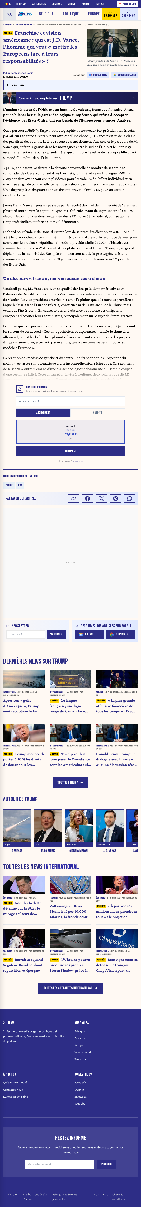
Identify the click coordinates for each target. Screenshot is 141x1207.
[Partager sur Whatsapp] (129, 498)
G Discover (122, 634)
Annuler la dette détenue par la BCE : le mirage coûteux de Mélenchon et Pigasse (22, 909)
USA (20, 485)
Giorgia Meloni (78, 851)
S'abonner (56, 634)
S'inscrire (107, 1164)
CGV (96, 1194)
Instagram (80, 1096)
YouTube (79, 1103)
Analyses (86, 4)
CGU (106, 1194)
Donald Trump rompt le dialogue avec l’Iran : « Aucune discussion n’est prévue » (116, 760)
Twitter (79, 1089)
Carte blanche (39, 4)
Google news (100, 74)
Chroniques (57, 4)
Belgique (46, 14)
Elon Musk (48, 851)
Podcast (100, 4)
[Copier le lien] (73, 498)
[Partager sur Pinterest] (116, 498)
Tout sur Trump (67, 782)
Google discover (127, 74)
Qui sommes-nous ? (15, 1082)
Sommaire (18, 85)
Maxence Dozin (24, 72)
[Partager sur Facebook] (87, 498)
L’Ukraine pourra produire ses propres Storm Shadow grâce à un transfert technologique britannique (70, 965)
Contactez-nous (13, 1089)
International (24, 24)
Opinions (72, 4)
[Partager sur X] (101, 498)
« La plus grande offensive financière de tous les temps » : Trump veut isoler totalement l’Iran (116, 706)
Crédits (97, 412)
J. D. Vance (109, 851)
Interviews (21, 4)
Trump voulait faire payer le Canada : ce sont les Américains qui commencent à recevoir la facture (70, 760)
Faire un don (127, 3)
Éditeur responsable (15, 1096)
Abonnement (43, 412)
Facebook (80, 1082)
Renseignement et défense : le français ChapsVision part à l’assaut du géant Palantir (117, 965)
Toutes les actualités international (68, 988)
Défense (17, 851)
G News (89, 634)
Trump (9, 485)
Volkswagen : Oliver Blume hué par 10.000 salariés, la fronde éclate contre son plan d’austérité (69, 912)
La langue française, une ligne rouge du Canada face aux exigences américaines (67, 706)
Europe (94, 14)
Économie (80, 1059)
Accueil (7, 24)
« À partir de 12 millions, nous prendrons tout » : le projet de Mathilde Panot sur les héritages (117, 912)
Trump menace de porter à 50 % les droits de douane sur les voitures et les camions (24, 760)
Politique (71, 14)
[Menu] (9, 14)
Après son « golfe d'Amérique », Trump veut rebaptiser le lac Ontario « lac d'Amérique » (21, 706)
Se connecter (78, 461)
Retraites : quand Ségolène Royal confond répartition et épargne (23, 965)
